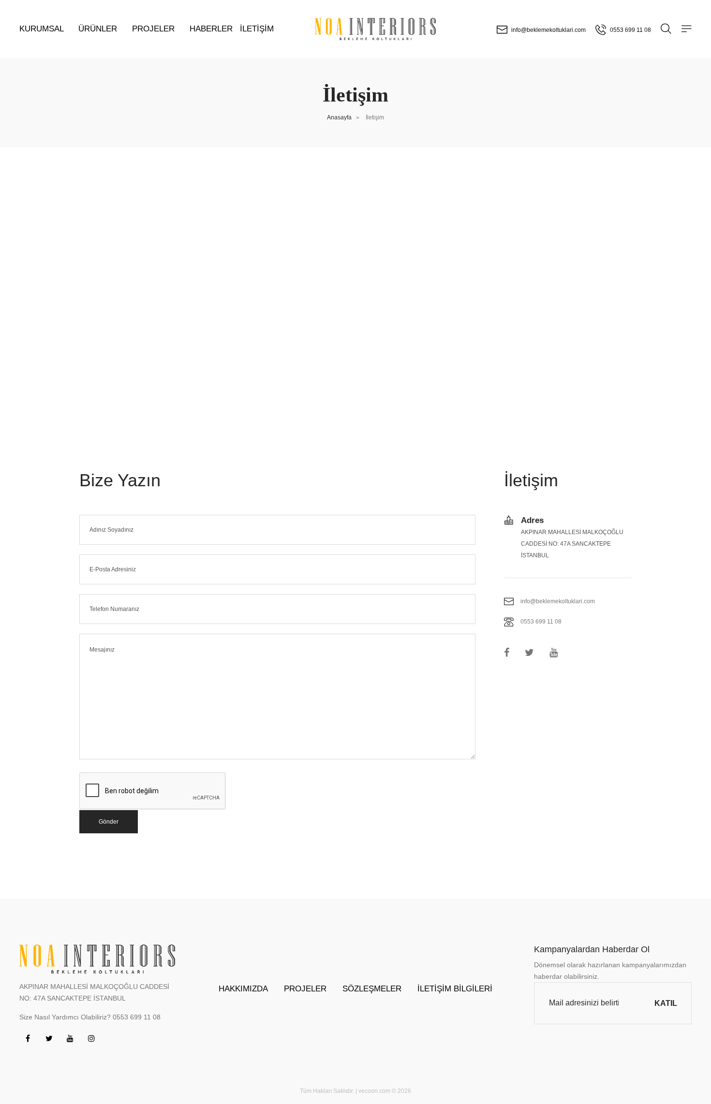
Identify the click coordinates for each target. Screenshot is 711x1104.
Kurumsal (42, 28)
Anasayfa (339, 117)
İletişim (257, 28)
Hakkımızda (243, 989)
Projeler (154, 28)
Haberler (211, 28)
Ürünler (98, 28)
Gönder (108, 821)
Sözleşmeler (371, 989)
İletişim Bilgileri (454, 989)
